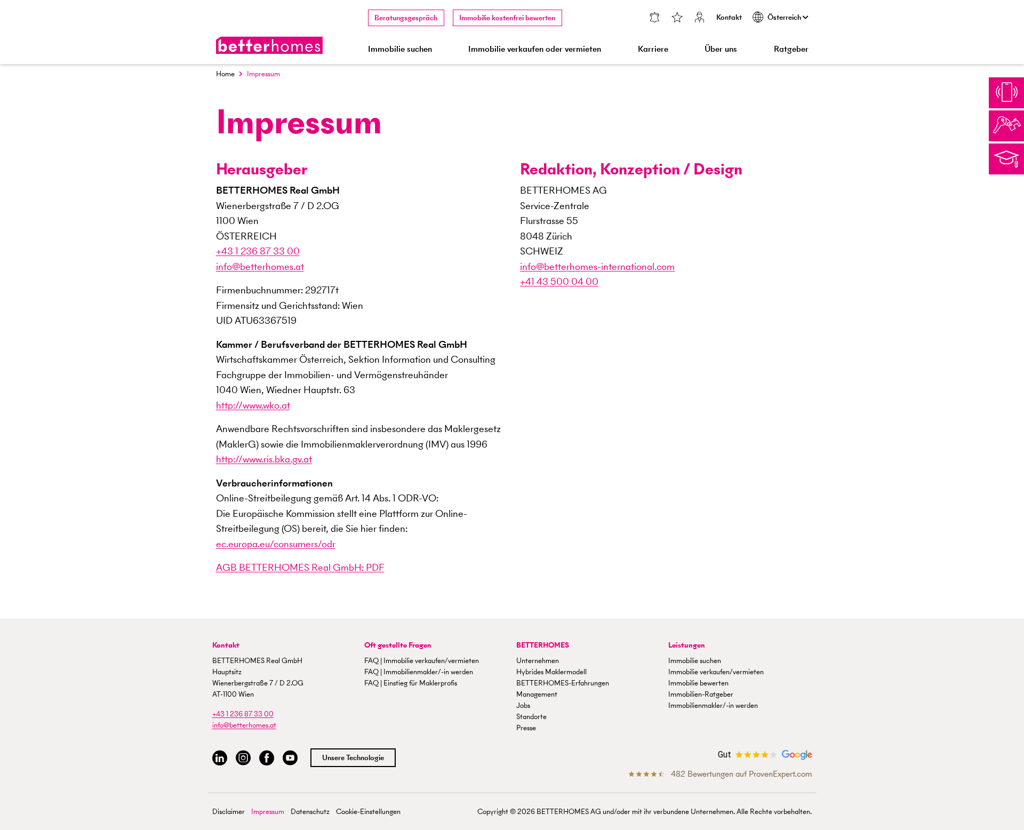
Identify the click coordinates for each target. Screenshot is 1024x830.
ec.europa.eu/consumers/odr (275, 543)
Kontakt (729, 17)
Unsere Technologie (353, 758)
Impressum (267, 812)
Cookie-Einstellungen (368, 812)
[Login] (699, 18)
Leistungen (686, 645)
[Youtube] (290, 758)
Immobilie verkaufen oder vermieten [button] (534, 48)
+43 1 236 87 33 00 (258, 251)
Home (225, 74)
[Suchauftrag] (654, 18)
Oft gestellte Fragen (397, 645)
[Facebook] (266, 758)
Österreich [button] (785, 17)
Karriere (653, 48)
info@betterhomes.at (260, 266)
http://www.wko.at (253, 405)
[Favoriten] (677, 18)
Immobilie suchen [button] (400, 48)
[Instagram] (243, 758)
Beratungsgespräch (405, 18)
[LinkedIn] (219, 758)
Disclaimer (228, 812)
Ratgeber (791, 48)
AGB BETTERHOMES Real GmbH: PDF (300, 567)
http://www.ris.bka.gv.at (264, 459)
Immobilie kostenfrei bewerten (507, 18)
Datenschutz (310, 812)
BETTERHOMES (542, 645)
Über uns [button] (721, 48)
